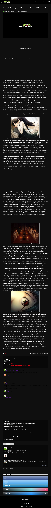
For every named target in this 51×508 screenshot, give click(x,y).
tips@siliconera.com (28, 506)
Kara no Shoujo (45, 353)
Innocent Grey (35, 353)
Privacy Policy (25, 499)
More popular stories (8, 439)
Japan (40, 353)
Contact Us (34, 498)
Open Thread (13, 498)
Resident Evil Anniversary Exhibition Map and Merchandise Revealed (19, 423)
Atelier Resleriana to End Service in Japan (13, 426)
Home (8, 498)
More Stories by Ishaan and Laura (21, 365)
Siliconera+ (21, 498)
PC (3, 6)
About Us (27, 498)
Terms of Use (41, 498)
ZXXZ (9, 447)
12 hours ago (27, 452)
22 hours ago (31, 457)
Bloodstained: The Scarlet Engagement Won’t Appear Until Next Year (19, 433)
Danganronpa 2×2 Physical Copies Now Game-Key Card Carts (18, 436)
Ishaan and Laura (16, 11)
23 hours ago (21, 463)
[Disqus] (25, 383)
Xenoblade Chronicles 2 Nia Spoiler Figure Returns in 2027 (14, 452)
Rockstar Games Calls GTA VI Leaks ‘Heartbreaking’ (15, 429)
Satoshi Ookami (11, 460)
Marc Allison (10, 455)
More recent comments (8, 468)
